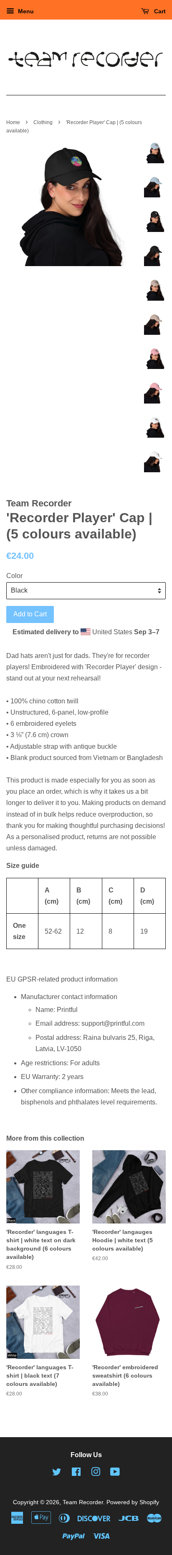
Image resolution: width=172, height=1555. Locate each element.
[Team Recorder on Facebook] (76, 1473)
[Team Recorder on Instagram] (95, 1473)
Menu (25, 11)
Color (14, 575)
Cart (159, 11)
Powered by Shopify (132, 1502)
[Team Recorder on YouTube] (115, 1473)
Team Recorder (83, 1502)
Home (13, 122)
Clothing (43, 122)
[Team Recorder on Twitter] (56, 1473)
